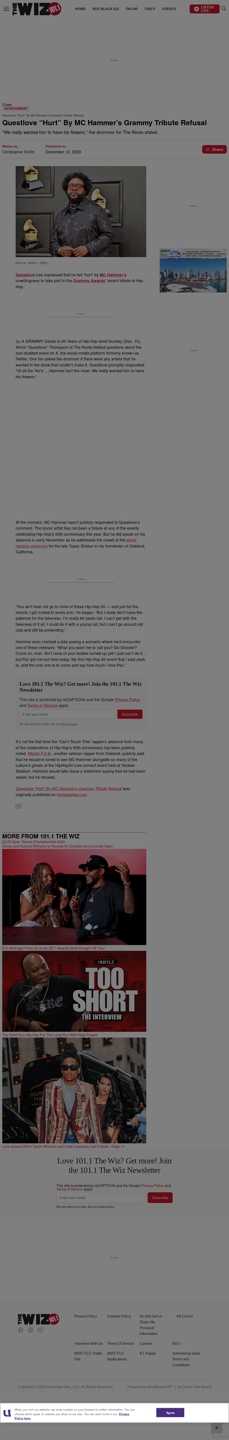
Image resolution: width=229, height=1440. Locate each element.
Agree (170, 1412)
